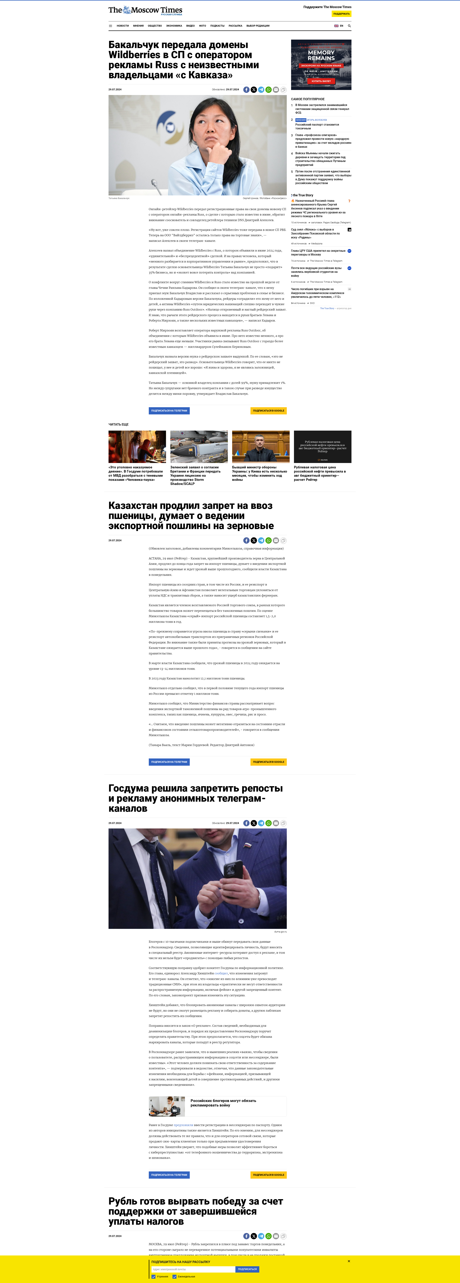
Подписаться (230, 662)
